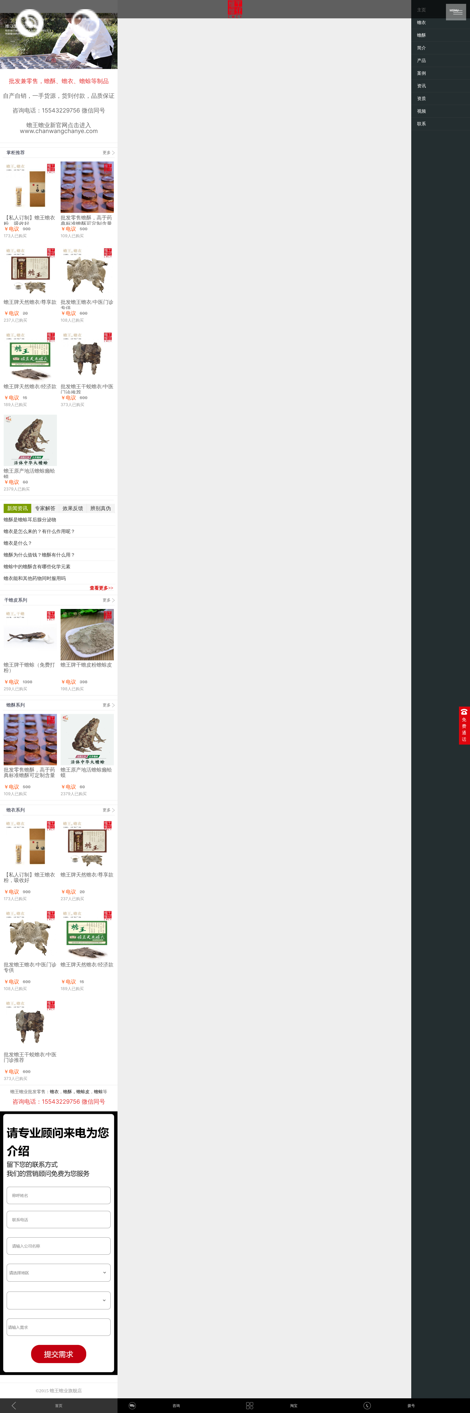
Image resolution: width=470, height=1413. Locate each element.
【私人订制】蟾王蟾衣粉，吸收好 (29, 877)
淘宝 (293, 1405)
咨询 (176, 1405)
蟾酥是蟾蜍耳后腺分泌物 (30, 519)
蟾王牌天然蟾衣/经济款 (30, 386)
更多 (107, 152)
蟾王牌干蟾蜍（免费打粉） (29, 667)
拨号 (411, 1405)
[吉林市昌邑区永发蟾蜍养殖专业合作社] (235, 9)
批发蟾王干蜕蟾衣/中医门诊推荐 (30, 1057)
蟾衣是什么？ (18, 543)
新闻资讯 (17, 508)
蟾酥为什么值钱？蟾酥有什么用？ (39, 555)
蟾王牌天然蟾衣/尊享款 (30, 302)
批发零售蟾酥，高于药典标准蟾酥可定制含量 (29, 772)
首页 (58, 1405)
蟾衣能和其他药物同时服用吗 (35, 578)
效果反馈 (73, 508)
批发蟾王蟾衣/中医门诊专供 (30, 967)
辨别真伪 (100, 508)
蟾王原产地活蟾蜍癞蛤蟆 (86, 772)
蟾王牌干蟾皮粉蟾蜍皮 (86, 665)
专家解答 (45, 508)
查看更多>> (101, 587)
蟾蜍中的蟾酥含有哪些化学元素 (37, 566)
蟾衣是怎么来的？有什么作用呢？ (39, 531)
